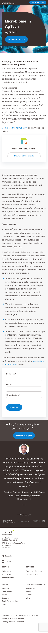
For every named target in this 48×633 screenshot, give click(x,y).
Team (4, 595)
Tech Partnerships (10, 601)
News (28, 592)
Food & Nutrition (8, 574)
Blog (28, 598)
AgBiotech (6, 571)
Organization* (13, 395)
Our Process (7, 592)
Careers (5, 598)
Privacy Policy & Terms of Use (14, 622)
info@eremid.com (11, 538)
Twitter (8, 561)
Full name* (11, 374)
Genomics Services (34, 571)
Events (29, 595)
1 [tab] (22, 505)
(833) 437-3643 (10, 540)
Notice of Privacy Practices (13, 618)
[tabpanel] (24, 472)
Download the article (24, 156)
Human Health (8, 577)
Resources (30, 588)
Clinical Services (32, 574)
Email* (9, 384)
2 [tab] (25, 505)
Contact (5, 604)
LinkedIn (8, 556)
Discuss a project (24, 435)
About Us (6, 588)
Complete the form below (14, 127)
